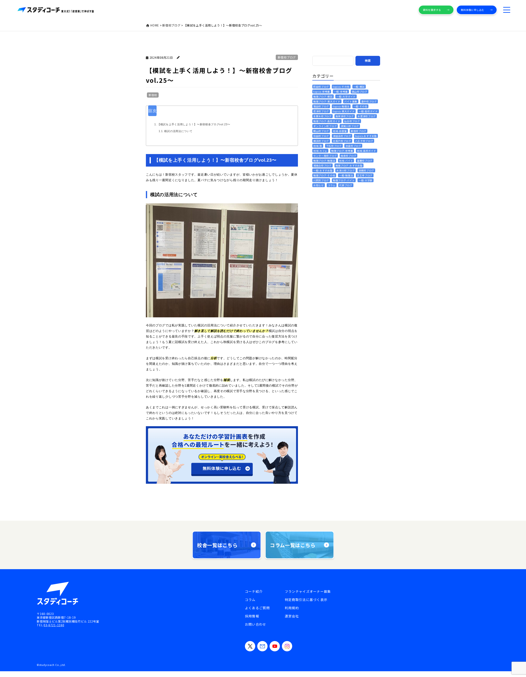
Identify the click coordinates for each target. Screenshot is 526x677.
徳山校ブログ (359, 91)
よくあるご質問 (257, 607)
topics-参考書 (321, 91)
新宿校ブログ (287, 57)
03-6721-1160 (54, 625)
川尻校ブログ (321, 180)
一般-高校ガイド (368, 111)
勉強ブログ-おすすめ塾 (349, 165)
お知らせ (318, 185)
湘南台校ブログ (322, 165)
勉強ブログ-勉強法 (324, 160)
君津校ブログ (321, 111)
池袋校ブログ (353, 145)
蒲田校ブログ (321, 106)
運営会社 (292, 616)
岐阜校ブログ (348, 155)
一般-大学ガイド (346, 96)
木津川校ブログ (345, 170)
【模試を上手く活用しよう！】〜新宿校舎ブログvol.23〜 (193, 124)
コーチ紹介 (254, 591)
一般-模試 (359, 86)
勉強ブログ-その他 (324, 175)
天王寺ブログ (365, 175)
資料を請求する (432, 10)
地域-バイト (346, 160)
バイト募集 (350, 101)
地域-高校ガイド (366, 150)
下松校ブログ (334, 145)
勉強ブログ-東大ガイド (326, 101)
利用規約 (292, 607)
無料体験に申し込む (472, 10)
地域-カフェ (320, 150)
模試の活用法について (178, 131)
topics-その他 (341, 86)
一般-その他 (360, 106)
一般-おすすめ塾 (323, 170)
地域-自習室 (340, 131)
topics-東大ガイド (344, 111)
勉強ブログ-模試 (323, 96)
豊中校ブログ (369, 101)
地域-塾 (317, 145)
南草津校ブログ (345, 116)
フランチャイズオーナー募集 (308, 591)
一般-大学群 (366, 180)
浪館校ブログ (366, 170)
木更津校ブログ (367, 116)
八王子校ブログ (364, 141)
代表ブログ (345, 185)
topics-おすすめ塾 (366, 136)
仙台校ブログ (352, 121)
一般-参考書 (341, 91)
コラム (332, 185)
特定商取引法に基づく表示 (306, 599)
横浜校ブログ (321, 141)
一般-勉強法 (346, 175)
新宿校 (153, 95)
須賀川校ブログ (350, 126)
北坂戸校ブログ (342, 141)
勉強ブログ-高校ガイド (326, 121)
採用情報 (252, 616)
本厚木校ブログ (322, 116)
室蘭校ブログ (365, 160)
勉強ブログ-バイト (344, 180)
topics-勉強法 (341, 106)
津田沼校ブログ (342, 136)
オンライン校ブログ (325, 126)
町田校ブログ (321, 86)
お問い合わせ (255, 624)
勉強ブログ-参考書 (342, 150)
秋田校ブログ (321, 136)
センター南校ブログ (325, 155)
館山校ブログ (321, 131)
